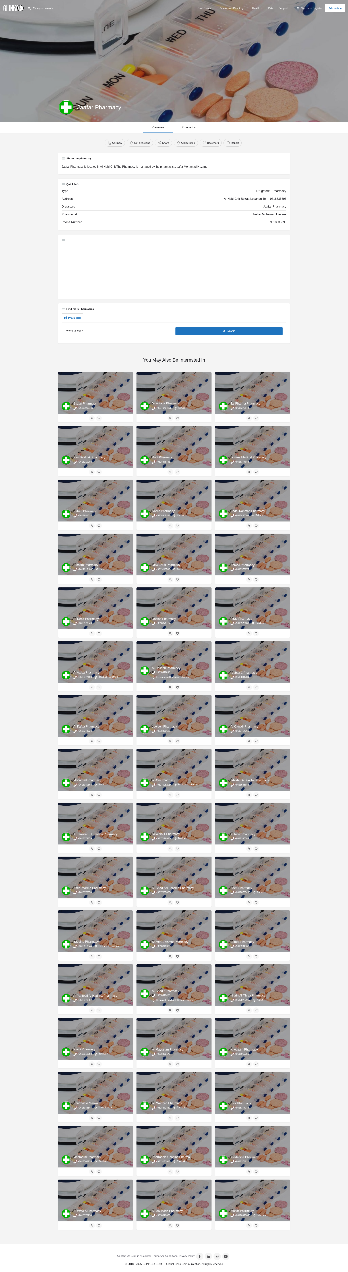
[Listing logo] (66, 107)
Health (256, 8)
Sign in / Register (141, 1255)
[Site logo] (14, 7)
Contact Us (189, 127)
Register (317, 8)
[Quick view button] (92, 418)
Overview (158, 127)
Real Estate (204, 8)
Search (231, 331)
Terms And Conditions (164, 1255)
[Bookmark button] (99, 418)
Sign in (305, 8)
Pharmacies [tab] (74, 317)
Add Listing (335, 8)
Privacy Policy (187, 1255)
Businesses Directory (231, 8)
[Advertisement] (170, 270)
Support (283, 8)
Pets (270, 8)
